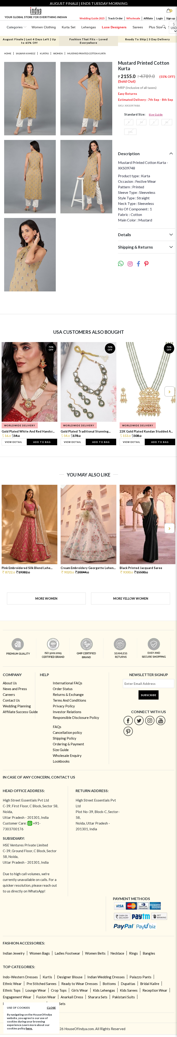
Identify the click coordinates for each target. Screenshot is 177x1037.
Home (7, 53)
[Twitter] (139, 720)
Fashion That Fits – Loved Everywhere (88, 41)
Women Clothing (44, 27)
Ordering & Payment (68, 744)
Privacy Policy (64, 706)
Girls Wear (79, 990)
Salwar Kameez (25, 53)
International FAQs (67, 683)
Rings (133, 953)
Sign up (170, 18)
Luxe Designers (114, 27)
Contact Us (11, 700)
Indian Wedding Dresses (106, 977)
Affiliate (148, 18)
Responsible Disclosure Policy (76, 717)
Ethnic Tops (12, 990)
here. (29, 1028)
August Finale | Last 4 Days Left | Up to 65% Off (29, 41)
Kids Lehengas (104, 990)
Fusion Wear (46, 997)
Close (51, 1007)
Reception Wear (154, 990)
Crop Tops (59, 990)
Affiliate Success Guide (20, 712)
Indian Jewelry (14, 953)
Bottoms (109, 984)
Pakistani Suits (123, 997)
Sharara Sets (97, 997)
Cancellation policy (67, 732)
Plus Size (155, 27)
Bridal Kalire (149, 984)
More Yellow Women (130, 598)
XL (166, 122)
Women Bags (40, 953)
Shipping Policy (64, 738)
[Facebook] (128, 720)
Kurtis (47, 977)
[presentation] (8, 391)
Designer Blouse (70, 977)
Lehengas (88, 27)
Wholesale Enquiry (67, 755)
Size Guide (156, 114)
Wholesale (133, 18)
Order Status (63, 689)
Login (159, 18)
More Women (46, 598)
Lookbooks (61, 761)
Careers (9, 694)
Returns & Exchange (68, 694)
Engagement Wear (17, 997)
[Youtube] (160, 720)
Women (58, 53)
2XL (130, 132)
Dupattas (128, 984)
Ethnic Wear (12, 984)
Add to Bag (42, 442)
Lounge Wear (35, 990)
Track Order (115, 18)
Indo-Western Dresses (20, 977)
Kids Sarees (129, 990)
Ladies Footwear (67, 953)
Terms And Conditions (69, 700)
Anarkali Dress (72, 997)
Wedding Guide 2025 (92, 18)
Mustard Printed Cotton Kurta (86, 53)
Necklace (117, 953)
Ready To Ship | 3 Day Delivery (147, 39)
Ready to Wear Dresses (79, 984)
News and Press (15, 689)
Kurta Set (68, 27)
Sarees (138, 27)
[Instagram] (150, 720)
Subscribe (148, 695)
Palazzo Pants (140, 977)
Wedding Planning (17, 706)
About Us (10, 683)
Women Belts (95, 953)
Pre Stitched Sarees (41, 984)
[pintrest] (128, 731)
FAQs (57, 727)
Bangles (149, 953)
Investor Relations (67, 712)
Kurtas (44, 53)
